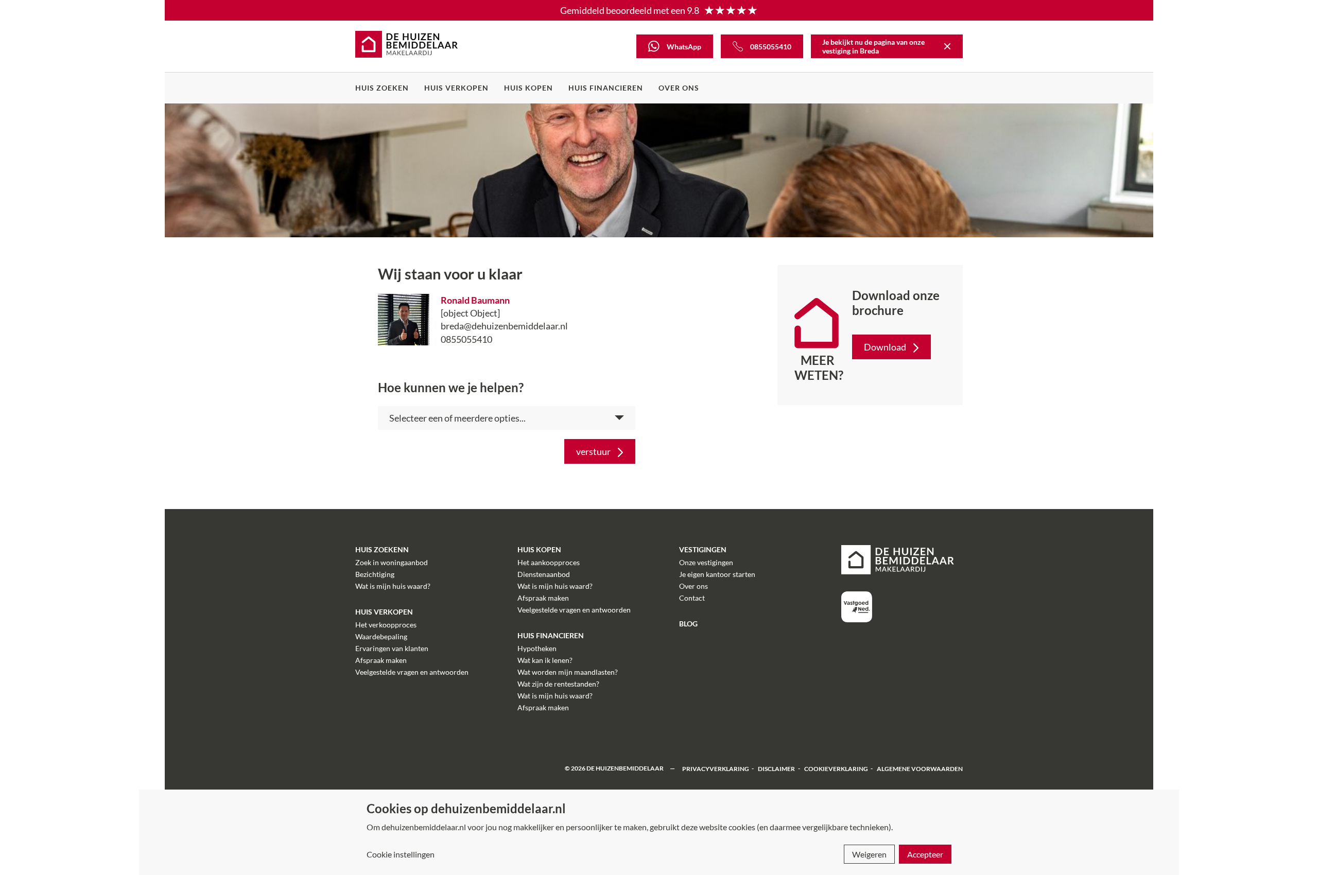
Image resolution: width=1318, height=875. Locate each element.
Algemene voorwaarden (920, 768)
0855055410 (466, 339)
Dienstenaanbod (543, 574)
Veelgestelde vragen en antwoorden (412, 672)
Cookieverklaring (836, 768)
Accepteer (925, 854)
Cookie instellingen (401, 854)
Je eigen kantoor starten (717, 574)
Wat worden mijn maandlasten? (567, 672)
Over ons (678, 87)
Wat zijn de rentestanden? (558, 683)
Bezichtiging (374, 574)
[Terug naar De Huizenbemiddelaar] (947, 46)
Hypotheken (537, 648)
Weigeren (869, 854)
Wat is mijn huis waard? (392, 586)
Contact (692, 597)
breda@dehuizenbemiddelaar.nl (504, 325)
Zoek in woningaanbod (391, 562)
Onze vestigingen (706, 562)
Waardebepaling (381, 636)
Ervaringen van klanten (391, 648)
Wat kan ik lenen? (545, 660)
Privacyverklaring (715, 768)
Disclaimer (776, 768)
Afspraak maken (381, 660)
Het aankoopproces (548, 562)
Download (885, 347)
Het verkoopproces (386, 624)
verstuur (593, 451)
